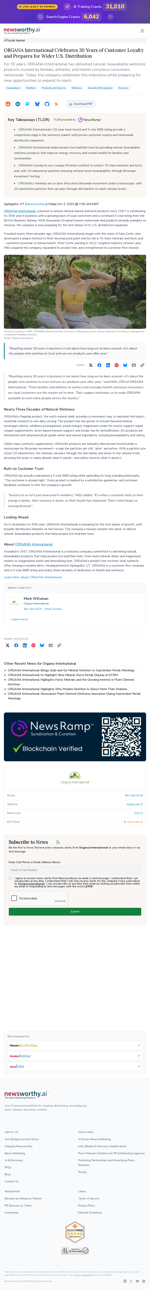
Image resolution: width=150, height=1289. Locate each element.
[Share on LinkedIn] (108, 365)
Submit (75, 911)
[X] (131, 1281)
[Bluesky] (37, 104)
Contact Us (12, 1181)
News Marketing (15, 1153)
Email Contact (53, 609)
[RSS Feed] (57, 104)
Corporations (13, 88)
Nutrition (31, 88)
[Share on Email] (134, 365)
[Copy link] (142, 365)
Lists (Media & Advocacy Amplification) (102, 1146)
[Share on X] (91, 365)
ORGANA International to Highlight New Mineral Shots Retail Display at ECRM (63, 675)
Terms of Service (88, 1198)
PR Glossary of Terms (18, 1205)
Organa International (36, 603)
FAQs (8, 1167)
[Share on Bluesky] (125, 365)
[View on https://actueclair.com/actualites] (75, 1066)
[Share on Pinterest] (116, 365)
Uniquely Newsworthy (18, 1146)
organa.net (18, 619)
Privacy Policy (86, 1205)
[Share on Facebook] (99, 365)
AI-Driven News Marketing (94, 1139)
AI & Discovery (14, 1160)
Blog (7, 1174)
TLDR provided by (65, 120)
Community (11, 1212)
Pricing (82, 1172)
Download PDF (83, 104)
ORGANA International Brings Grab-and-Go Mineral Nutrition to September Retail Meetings (71, 670)
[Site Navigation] (142, 31)
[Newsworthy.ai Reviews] (75, 1232)
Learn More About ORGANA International (33, 577)
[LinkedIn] (18, 104)
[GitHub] (47, 104)
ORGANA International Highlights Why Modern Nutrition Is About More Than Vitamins (67, 689)
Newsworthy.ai (36, 204)
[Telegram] (143, 1281)
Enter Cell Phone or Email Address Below (34, 862)
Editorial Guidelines (90, 1212)
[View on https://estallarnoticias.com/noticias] (75, 1055)
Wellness (77, 88)
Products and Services (54, 88)
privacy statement (83, 1275)
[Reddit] (8, 104)
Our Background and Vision (22, 1139)
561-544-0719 (33, 609)
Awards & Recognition (100, 88)
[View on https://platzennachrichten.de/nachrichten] (75, 1045)
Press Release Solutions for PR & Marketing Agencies (111, 1153)
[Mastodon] (27, 104)
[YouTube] (137, 1281)
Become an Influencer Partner (23, 1198)
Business (123, 88)
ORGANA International (20, 211)
